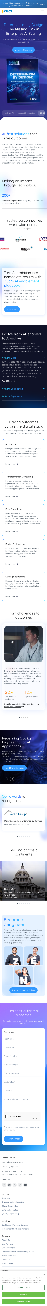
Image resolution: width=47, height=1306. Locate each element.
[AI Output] (41, 4)
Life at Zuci (6, 1259)
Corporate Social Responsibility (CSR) (18, 1251)
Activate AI (6, 1198)
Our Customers (8, 1248)
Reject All (23, 1294)
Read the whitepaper (14, 768)
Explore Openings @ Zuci (23, 990)
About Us (6, 1240)
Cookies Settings (23, 1287)
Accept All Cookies (23, 1301)
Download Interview (23, 50)
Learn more (12, 309)
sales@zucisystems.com (15, 1162)
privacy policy (9, 1130)
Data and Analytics (10, 1210)
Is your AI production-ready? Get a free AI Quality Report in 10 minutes (20, 4)
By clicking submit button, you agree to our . (21, 1128)
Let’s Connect (13, 1139)
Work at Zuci (7, 1263)
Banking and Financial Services (15, 1225)
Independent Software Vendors (15, 1229)
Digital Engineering (10, 1206)
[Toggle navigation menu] (43, 11)
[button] (19, 717)
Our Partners (7, 1244)
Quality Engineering (10, 1214)
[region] (23, 1288)
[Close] (44, 1274)
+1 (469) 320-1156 (13, 1167)
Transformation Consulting (13, 1202)
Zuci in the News (9, 1255)
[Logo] (7, 11)
